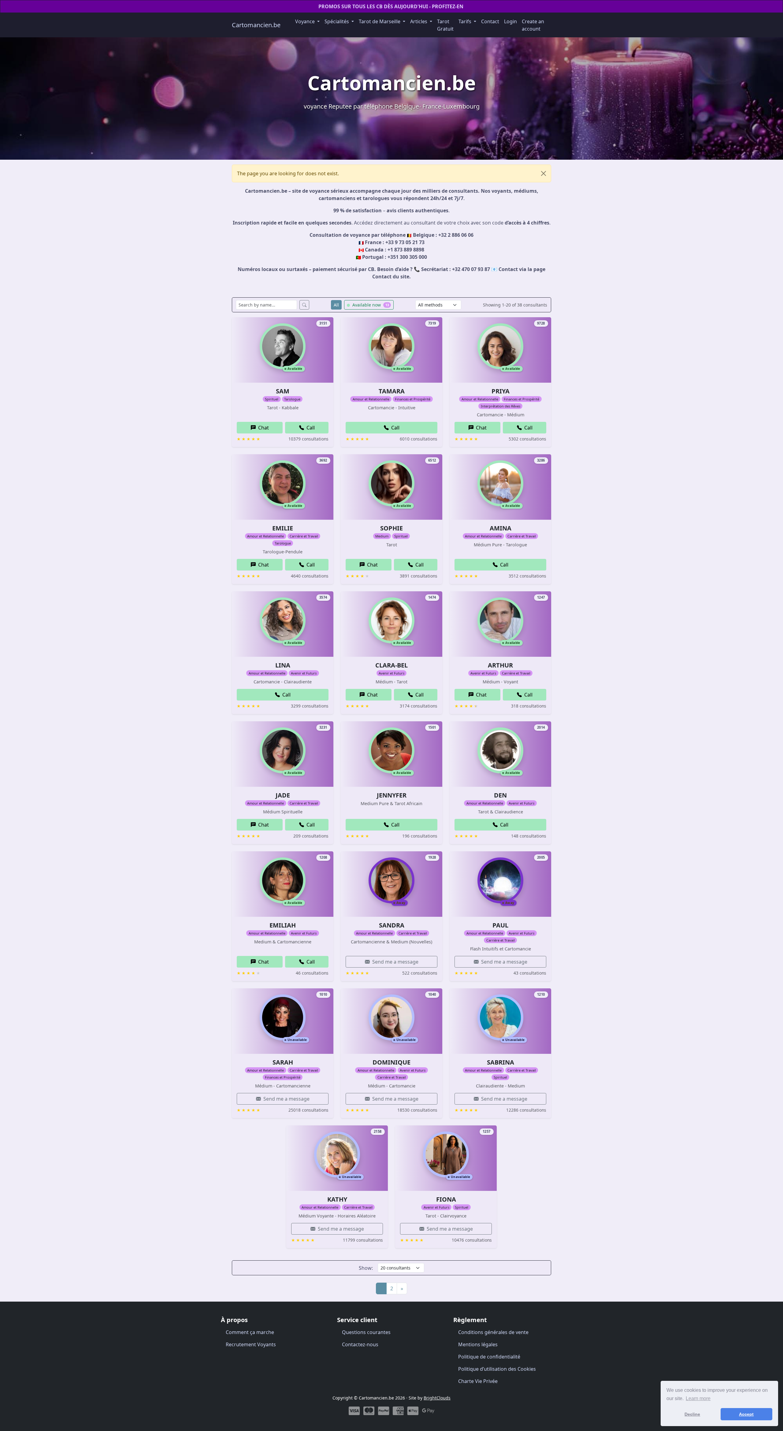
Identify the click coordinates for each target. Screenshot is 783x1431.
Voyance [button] (305, 21)
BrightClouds (437, 1398)
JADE (283, 795)
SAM (282, 391)
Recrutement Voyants (251, 1344)
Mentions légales (478, 1344)
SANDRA (391, 925)
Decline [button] (692, 1414)
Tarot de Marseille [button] (380, 21)
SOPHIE (391, 528)
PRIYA (501, 391)
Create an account (533, 25)
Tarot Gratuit (445, 25)
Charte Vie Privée (478, 1381)
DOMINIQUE (391, 1062)
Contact (490, 21)
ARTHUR (500, 665)
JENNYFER (391, 795)
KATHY (337, 1199)
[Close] (543, 173)
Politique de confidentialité (489, 1356)
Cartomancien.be (256, 25)
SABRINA (500, 1062)
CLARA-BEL (391, 665)
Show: (366, 1268)
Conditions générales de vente (493, 1332)
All (336, 305)
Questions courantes (366, 1332)
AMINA (500, 528)
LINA (282, 665)
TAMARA (392, 391)
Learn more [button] (698, 1398)
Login (510, 21)
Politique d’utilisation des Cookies (497, 1369)
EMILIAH (282, 925)
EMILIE (282, 528)
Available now (370, 305)
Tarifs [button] (465, 21)
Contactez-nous (360, 1344)
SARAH (283, 1062)
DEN (500, 795)
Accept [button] (746, 1414)
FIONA (446, 1199)
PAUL (500, 925)
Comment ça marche (250, 1332)
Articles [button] (419, 21)
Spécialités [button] (337, 21)
